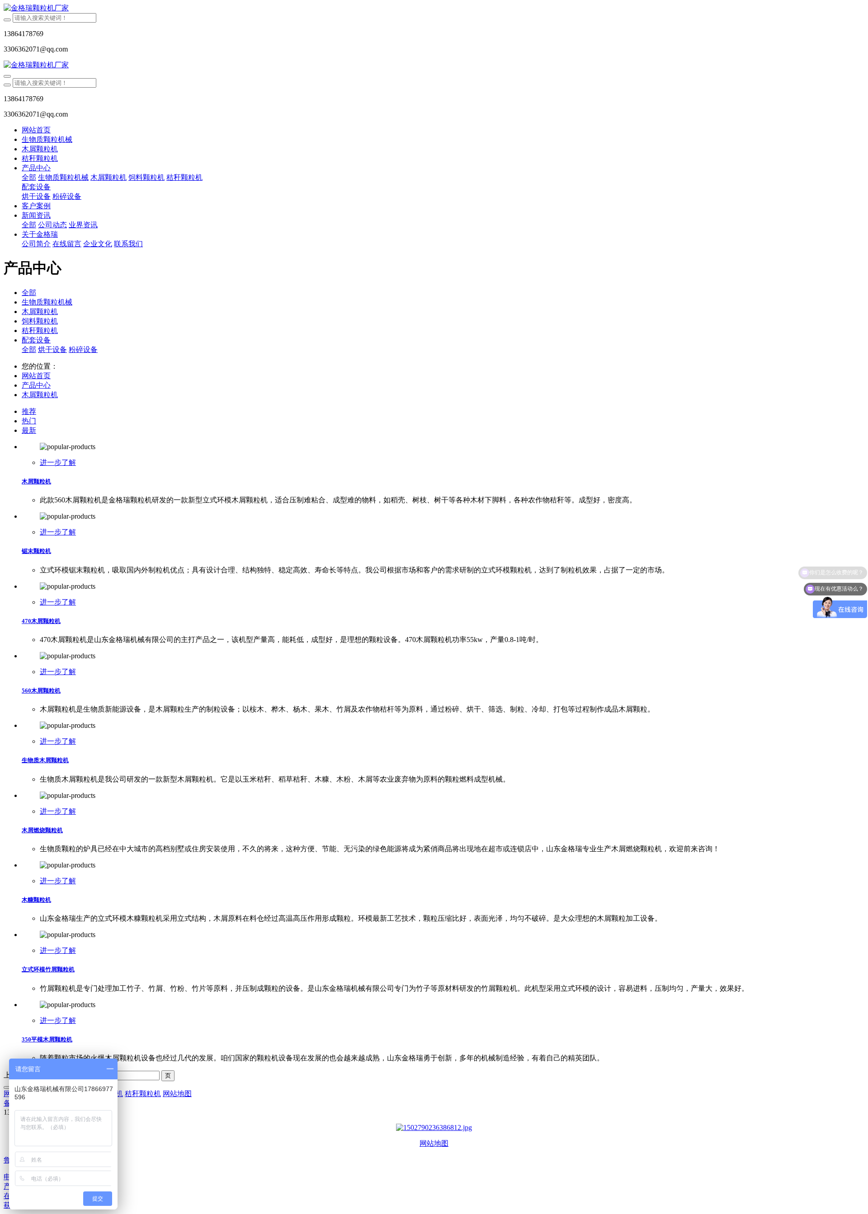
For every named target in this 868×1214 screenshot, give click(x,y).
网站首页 (36, 130)
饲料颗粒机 (40, 321)
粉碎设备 (83, 349)
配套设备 (36, 340)
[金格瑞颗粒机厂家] (434, 8)
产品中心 (36, 385)
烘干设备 (52, 349)
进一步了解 (58, 462)
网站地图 (434, 1143)
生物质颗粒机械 (47, 302)
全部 (29, 177)
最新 (29, 430)
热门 (29, 421)
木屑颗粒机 (40, 311)
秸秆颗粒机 (40, 330)
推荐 (29, 411)
